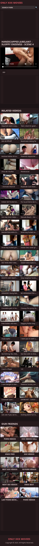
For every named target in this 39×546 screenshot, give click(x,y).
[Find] (36, 7)
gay (4, 72)
